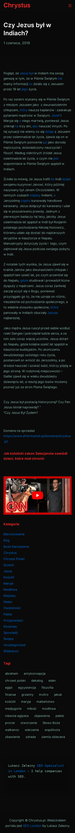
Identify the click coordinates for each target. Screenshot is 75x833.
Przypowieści (13, 620)
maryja (26, 701)
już (45, 142)
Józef (55, 115)
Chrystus (10, 553)
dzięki (66, 179)
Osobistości (12, 608)
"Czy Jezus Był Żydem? (20, 412)
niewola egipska (17, 716)
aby (35, 126)
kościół (10, 701)
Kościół (8, 577)
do (52, 179)
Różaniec (10, 626)
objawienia (42, 716)
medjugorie (13, 708)
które (54, 307)
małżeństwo (45, 701)
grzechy (27, 694)
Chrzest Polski (14, 559)
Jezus (24, 73)
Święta (8, 639)
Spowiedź (10, 633)
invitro (43, 694)
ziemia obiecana (53, 737)
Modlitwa (10, 589)
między (35, 195)
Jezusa (52, 313)
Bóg (6, 540)
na (16, 126)
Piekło (7, 614)
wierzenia (32, 730)
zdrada (30, 737)
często (26, 201)
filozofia (47, 687)
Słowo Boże (51, 723)
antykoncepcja (35, 673)
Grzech (8, 565)
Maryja (8, 583)
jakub (58, 694)
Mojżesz (9, 596)
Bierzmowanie (13, 534)
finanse (10, 694)
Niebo (7, 602)
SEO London (32, 826)
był (31, 73)
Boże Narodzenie (16, 546)
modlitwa (49, 708)
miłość (31, 708)
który (24, 110)
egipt (9, 687)
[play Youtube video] (37, 495)
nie (60, 78)
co (31, 84)
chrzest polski (15, 680)
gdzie (24, 280)
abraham (11, 673)
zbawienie (12, 737)
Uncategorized (14, 645)
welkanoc (12, 730)
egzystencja (27, 687)
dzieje (49, 131)
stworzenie (29, 723)
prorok (10, 723)
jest (56, 158)
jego (24, 89)
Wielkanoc (11, 651)
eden (52, 680)
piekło (59, 716)
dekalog (37, 680)
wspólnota (52, 730)
